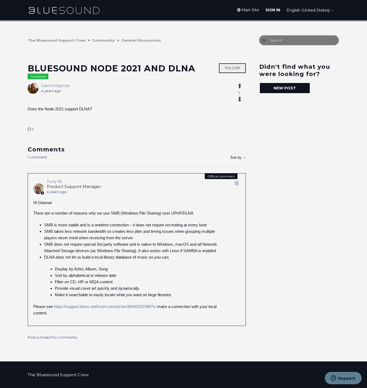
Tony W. (55, 181)
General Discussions (141, 40)
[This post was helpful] (243, 86)
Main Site (249, 10)
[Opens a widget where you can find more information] (343, 378)
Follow (232, 68)
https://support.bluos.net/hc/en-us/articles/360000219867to (105, 306)
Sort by (236, 157)
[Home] (64, 10)
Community (103, 40)
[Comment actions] (236, 184)
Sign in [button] (272, 10)
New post (285, 88)
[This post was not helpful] (243, 99)
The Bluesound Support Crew (57, 40)
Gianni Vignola (55, 85)
